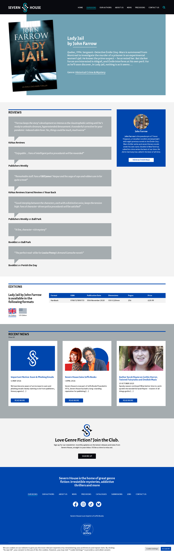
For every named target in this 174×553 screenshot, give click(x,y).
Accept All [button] (166, 549)
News (129, 7)
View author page (141, 160)
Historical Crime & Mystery (90, 72)
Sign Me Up (87, 456)
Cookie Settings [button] (152, 549)
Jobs (129, 494)
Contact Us (154, 7)
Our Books (91, 7)
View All (11, 337)
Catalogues (101, 494)
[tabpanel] (33, 373)
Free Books (140, 7)
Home (80, 7)
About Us (119, 7)
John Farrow (85, 43)
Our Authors (106, 7)
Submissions (116, 494)
